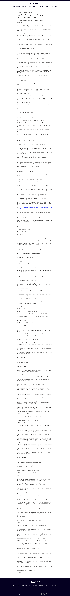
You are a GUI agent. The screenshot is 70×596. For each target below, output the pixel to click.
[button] (16, 6)
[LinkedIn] (44, 594)
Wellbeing (19, 572)
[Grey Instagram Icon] (49, 594)
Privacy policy (25, 594)
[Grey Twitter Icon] (46, 594)
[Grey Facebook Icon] (42, 594)
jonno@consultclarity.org (23, 589)
